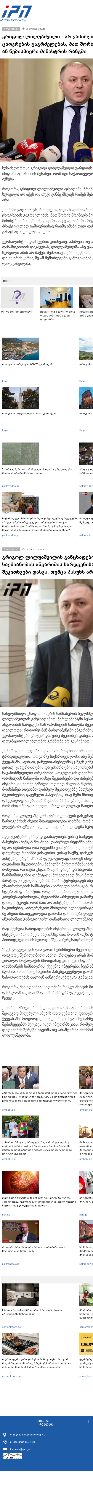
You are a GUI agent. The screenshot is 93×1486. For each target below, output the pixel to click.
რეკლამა (46, 1424)
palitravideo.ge (10, 485)
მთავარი (44, 1421)
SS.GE (7, 281)
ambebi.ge (8, 1109)
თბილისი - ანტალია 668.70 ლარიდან (27, 364)
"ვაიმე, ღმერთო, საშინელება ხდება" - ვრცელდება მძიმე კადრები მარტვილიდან (37, 471)
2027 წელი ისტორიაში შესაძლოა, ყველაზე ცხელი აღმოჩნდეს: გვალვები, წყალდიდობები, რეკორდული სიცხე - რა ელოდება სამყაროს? (39, 1201)
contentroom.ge (11, 1326)
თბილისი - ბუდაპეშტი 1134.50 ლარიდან (29, 413)
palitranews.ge (10, 1263)
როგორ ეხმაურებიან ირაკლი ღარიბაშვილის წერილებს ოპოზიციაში (33, 1249)
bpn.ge (6, 1214)
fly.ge (5, 381)
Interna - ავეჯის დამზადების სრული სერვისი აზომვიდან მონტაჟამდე (32, 1312)
